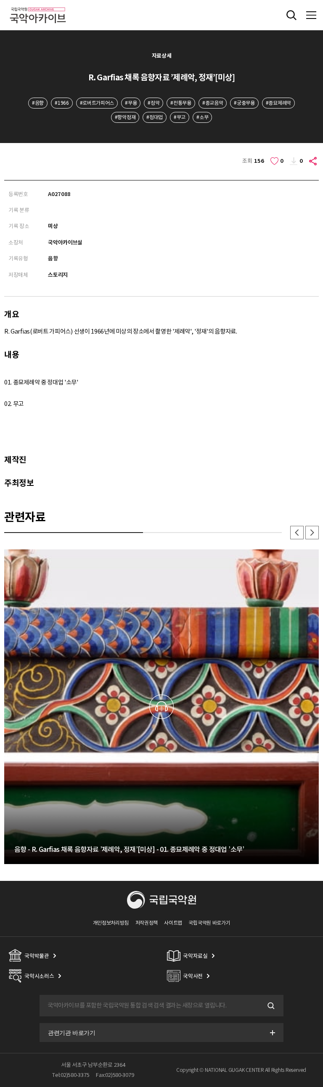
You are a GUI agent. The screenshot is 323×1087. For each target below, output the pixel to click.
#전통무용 (180, 103)
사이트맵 (173, 923)
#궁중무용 (244, 103)
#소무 (202, 117)
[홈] (37, 6)
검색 (270, 1005)
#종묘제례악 (278, 103)
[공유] (313, 161)
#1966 (62, 103)
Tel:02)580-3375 (70, 1075)
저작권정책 (146, 923)
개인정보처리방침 (111, 923)
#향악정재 (125, 117)
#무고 (179, 117)
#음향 (38, 103)
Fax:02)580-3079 (115, 1075)
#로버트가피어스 (97, 103)
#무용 (131, 103)
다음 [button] (312, 532)
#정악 (153, 103)
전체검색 (291, 15)
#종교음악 (212, 103)
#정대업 (154, 117)
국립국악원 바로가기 (209, 923)
